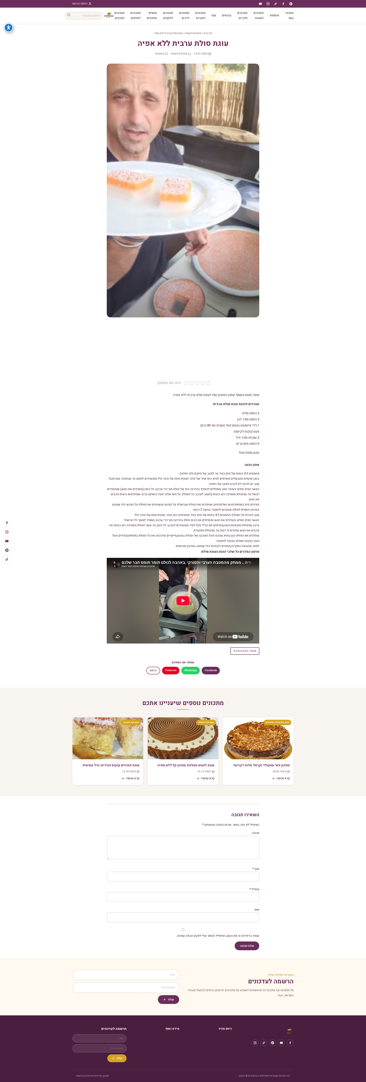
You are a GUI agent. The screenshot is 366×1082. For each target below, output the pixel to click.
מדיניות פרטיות (93, 1076)
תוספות (274, 15)
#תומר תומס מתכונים (245, 651)
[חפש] (69, 15)
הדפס (153, 670)
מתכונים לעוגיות (200, 15)
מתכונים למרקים (119, 15)
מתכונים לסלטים (136, 15)
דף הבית (208, 33)
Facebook (211, 670)
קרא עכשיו (283, 778)
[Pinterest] (7, 550)
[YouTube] (7, 541)
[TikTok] (7, 559)
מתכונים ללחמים (168, 15)
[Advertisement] (183, 351)
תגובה (255, 833)
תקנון (106, 1076)
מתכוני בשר (289, 15)
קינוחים (226, 15)
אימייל (254, 889)
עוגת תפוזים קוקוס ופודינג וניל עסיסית (110, 765)
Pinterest (170, 670)
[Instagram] (7, 532)
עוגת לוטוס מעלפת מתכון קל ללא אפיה (185, 765)
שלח (171, 999)
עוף (214, 15)
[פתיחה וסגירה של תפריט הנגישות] (8, 27)
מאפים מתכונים (152, 15)
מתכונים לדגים (184, 15)
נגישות (79, 1076)
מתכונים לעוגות (259, 15)
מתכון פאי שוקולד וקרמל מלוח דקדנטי (261, 765)
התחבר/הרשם (79, 4)
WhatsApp (190, 670)
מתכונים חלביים (242, 15)
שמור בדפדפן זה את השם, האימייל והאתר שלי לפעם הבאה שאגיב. (217, 935)
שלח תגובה (247, 946)
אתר (256, 909)
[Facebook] (7, 523)
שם (256, 869)
